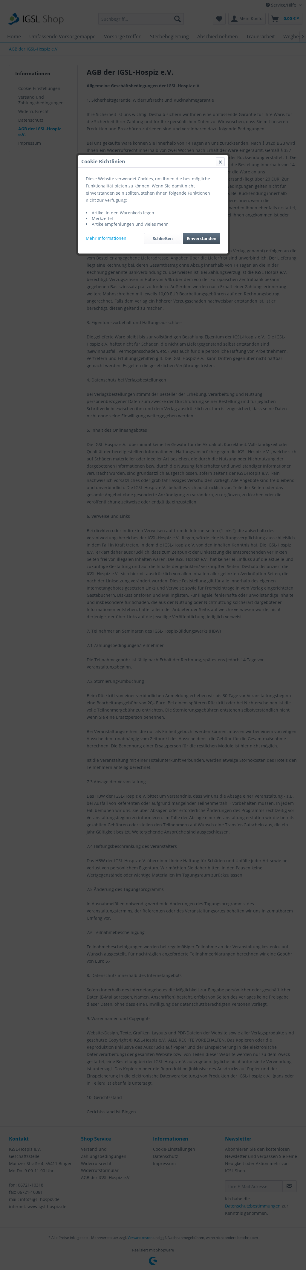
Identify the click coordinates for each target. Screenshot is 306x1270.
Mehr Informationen (106, 238)
